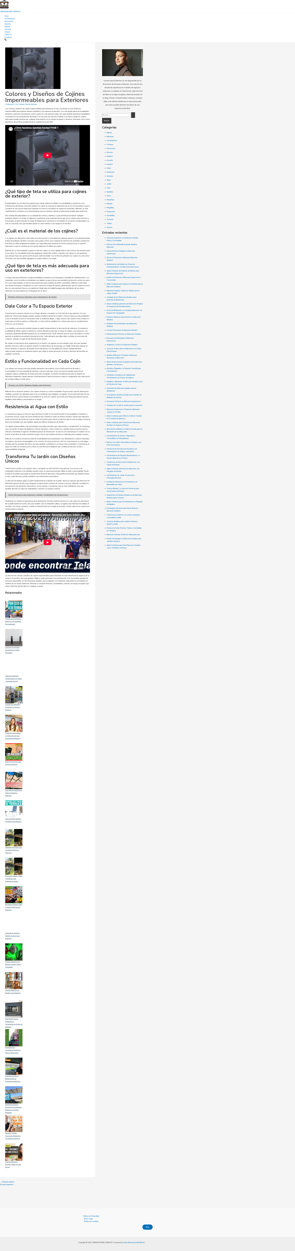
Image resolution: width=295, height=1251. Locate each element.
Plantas (7, 27)
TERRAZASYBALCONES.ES (10, 11)
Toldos (109, 223)
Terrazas (8, 29)
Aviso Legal (88, 1219)
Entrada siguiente (7, 1184)
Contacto (8, 37)
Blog (147, 1227)
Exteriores (10, 104)
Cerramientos (10, 19)
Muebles (110, 192)
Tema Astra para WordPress (134, 1242)
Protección (111, 212)
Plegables (110, 208)
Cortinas (110, 144)
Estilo (109, 168)
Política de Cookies (91, 1221)
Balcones (110, 137)
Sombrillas (111, 215)
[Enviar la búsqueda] (133, 115)
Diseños (8, 24)
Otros (109, 196)
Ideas (109, 180)
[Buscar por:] (118, 115)
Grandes (110, 176)
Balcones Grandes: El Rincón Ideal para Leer (123, 535)
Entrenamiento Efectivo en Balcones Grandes (124, 334)
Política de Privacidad (91, 1216)
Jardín (109, 184)
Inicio (7, 16)
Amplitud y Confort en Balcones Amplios (122, 345)
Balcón (109, 133)
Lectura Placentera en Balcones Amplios (122, 330)
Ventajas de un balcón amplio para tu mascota (124, 405)
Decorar (110, 152)
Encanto (110, 160)
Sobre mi (8, 35)
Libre (108, 188)
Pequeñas (110, 200)
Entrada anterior (7, 1182)
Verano (7, 32)
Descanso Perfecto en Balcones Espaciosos (124, 401)
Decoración (9, 21)
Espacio (110, 164)
